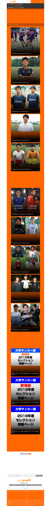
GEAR (9, 495)
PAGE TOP (25, 488)
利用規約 (9, 502)
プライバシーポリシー (28, 501)
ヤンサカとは (9, 500)
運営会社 (26, 502)
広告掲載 (26, 500)
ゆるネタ (27, 495)
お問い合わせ (9, 501)
